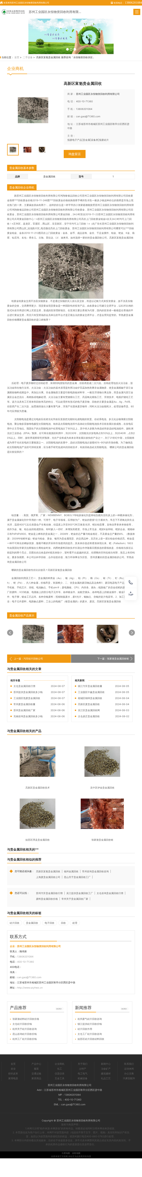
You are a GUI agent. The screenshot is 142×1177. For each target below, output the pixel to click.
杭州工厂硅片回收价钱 (24, 1038)
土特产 (82, 1068)
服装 (36, 1068)
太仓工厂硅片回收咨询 (90, 1033)
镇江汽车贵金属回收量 (90, 686)
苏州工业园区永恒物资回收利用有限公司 (55, 12)
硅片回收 (14, 922)
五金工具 (59, 1078)
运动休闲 (129, 1068)
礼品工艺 (106, 1078)
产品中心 (36, 1063)
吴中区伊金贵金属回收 (102, 787)
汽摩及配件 (129, 1078)
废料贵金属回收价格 (47, 898)
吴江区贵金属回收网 (89, 710)
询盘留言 (74, 154)
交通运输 (36, 1073)
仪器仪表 (59, 1073)
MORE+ (59, 1009)
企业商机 (59, 1063)
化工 (59, 1068)
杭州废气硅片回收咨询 (90, 1018)
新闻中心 (106, 1063)
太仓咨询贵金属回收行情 (110, 893)
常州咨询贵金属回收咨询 (95, 871)
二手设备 (28, 57)
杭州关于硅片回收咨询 (24, 1028)
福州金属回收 (71, 871)
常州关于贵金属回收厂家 (74, 898)
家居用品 (36, 1078)
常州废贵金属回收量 (24, 704)
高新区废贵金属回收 (89, 704)
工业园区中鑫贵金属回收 (91, 692)
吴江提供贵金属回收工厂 (79, 893)
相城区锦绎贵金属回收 (90, 698)
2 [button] (71, 49)
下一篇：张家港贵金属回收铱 (113, 658)
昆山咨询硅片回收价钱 (24, 1033)
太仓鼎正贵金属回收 (89, 716)
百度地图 (66, 1153)
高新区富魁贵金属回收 (48, 871)
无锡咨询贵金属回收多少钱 (28, 716)
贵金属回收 (32, 922)
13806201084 (84, 108)
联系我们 (129, 1063)
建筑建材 (106, 1073)
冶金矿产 (106, 1068)
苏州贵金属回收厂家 (24, 710)
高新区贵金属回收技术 (37, 787)
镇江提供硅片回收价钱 (90, 1023)
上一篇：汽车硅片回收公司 (28, 658)
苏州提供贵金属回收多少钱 (28, 692)
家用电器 (13, 1078)
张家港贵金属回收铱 (102, 839)
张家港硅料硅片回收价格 (25, 1018)
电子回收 (49, 922)
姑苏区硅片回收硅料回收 (91, 1038)
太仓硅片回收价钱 (22, 1023)
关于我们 (82, 1063)
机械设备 (82, 1078)
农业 (13, 1068)
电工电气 (82, 1073)
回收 (63, 922)
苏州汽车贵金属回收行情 (49, 893)
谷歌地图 (76, 1153)
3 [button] (74, 49)
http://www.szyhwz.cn (30, 987)
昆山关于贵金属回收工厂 (77, 877)
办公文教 (129, 1073)
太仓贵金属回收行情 (24, 686)
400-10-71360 (84, 101)
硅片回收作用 (85, 1028)
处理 (74, 922)
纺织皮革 (13, 1073)
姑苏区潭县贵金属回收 (37, 839)
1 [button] (67, 49)
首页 (16, 57)
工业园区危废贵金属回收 (27, 698)
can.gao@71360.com (88, 116)
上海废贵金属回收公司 (48, 877)
